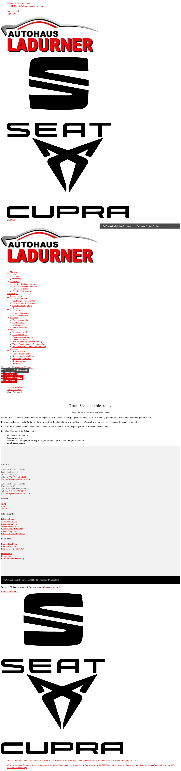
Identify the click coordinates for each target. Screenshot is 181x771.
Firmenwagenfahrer (21, 320)
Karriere (12, 380)
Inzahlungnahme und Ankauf (25, 301)
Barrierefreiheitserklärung (12, 558)
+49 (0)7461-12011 (17, 477)
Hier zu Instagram (9, 546)
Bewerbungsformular (21, 358)
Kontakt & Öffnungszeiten (13, 533)
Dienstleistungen (19, 334)
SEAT (14, 274)
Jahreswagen (12, 293)
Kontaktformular (19, 361)
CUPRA (16, 277)
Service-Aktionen (20, 315)
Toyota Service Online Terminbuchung (29, 344)
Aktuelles (16, 363)
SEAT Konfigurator (20, 289)
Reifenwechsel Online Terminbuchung (29, 346)
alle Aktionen (18, 310)
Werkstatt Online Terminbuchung (27, 342)
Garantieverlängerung (22, 305)
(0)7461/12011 (23, 3)
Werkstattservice (19, 339)
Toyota (4, 509)
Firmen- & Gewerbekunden (24, 286)
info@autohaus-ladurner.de (31, 6)
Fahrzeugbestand (19, 298)
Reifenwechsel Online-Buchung (117, 226)
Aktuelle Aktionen (9, 521)
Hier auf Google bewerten (12, 549)
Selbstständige (18, 322)
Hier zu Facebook (9, 544)
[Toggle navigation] (2, 265)
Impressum (12, 13)
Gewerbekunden (8, 526)
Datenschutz (12, 11)
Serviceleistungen (9, 524)
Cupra (4, 506)
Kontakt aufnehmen (10, 592)
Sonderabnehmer (19, 327)
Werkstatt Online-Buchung (149, 226)
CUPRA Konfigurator (21, 291)
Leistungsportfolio (20, 332)
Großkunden (18, 325)
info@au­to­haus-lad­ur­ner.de (18, 479)
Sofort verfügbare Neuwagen (25, 284)
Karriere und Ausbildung (23, 356)
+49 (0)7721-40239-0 (18, 491)
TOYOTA (16, 279)
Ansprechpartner (19, 351)
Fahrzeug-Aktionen (21, 313)
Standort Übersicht (20, 354)
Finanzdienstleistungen (22, 337)
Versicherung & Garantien (23, 303)
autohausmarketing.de (50, 587)
